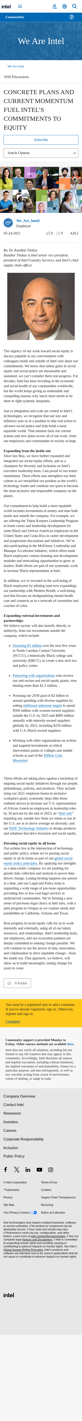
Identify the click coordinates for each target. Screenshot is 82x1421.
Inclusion (10, 1234)
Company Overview (19, 1182)
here (72, 1126)
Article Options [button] (20, 155)
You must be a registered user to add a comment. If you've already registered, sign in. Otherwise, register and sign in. (41, 1091)
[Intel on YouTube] (39, 1256)
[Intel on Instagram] (50, 1256)
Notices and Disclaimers (36, 1326)
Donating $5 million (29, 687)
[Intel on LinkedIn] (28, 1256)
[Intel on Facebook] (5, 1256)
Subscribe (41, 142)
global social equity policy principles (39, 930)
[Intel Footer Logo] (9, 1380)
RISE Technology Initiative (31, 888)
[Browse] (16, 20)
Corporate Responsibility (23, 1225)
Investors (10, 1208)
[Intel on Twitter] (17, 1256)
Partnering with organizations (37, 717)
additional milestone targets (53, 752)
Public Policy (13, 1242)
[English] (64, 6)
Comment (14, 1103)
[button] (9, 1065)
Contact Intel (13, 1191)
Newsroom (12, 1199)
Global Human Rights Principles (22, 1336)
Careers (9, 1216)
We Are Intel (15, 66)
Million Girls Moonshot (31, 812)
